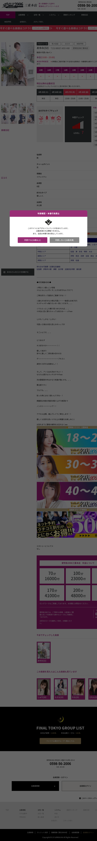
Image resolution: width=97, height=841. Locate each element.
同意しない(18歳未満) (64, 240)
